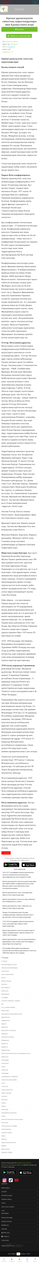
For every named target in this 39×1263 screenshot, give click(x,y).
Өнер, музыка (5, 1149)
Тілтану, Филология (7, 1090)
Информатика (5, 1020)
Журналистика (5, 1017)
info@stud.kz (10, 1246)
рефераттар (21, 1163)
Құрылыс (4, 1139)
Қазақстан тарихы (12, 41)
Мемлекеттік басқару (7, 1037)
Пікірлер (4, 1229)
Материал (14, 44)
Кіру (35, 2)
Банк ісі (3, 977)
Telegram (6, 1236)
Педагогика (4, 1057)
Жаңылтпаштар (6, 1221)
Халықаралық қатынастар (9, 1113)
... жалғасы (6, 853)
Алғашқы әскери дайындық (9, 968)
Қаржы (3, 1136)
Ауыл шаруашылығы (7, 974)
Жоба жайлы (5, 1188)
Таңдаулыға (6, 52)
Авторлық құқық (6, 1195)
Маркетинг (4, 1027)
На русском (5, 1240)
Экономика (4, 1122)
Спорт (3, 1083)
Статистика (4, 1086)
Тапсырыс (5, 2)
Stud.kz (19, 9)
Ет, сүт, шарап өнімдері (8, 1007)
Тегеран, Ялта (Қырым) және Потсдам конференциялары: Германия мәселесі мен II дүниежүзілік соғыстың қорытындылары (17, 914)
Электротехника (6, 1129)
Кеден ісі (3, 1024)
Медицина (4, 1033)
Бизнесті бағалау (6, 981)
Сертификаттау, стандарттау (9, 1076)
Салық (3, 1066)
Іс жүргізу (4, 961)
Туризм (3, 1103)
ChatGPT (4, 1192)
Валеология (4, 991)
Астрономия (5, 971)
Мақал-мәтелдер (6, 1217)
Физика (3, 1106)
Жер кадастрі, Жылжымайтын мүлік (11, 1014)
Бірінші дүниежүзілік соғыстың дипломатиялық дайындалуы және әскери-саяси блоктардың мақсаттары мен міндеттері (19, 941)
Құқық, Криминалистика (8, 1142)
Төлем (3, 1203)
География (4, 997)
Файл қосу (6, 1232)
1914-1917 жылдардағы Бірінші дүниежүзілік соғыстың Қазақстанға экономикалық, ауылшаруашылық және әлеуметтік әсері (18, 874)
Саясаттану (4, 1070)
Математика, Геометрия (8, 1030)
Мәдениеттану (5, 1050)
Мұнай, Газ (4, 1043)
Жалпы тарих (5, 1010)
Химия (3, 1116)
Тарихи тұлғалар (6, 1093)
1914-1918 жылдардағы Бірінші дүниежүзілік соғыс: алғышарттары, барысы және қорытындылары (18, 923)
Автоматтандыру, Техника (9, 964)
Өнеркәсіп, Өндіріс (6, 1152)
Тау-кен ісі (4, 1096)
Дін (2, 1004)
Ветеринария (5, 994)
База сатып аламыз (7, 1207)
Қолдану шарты (6, 1199)
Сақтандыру (5, 1073)
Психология (4, 1063)
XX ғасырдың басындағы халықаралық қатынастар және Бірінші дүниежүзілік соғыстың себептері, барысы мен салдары (19, 950)
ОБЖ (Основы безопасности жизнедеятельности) (15, 1053)
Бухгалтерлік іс (5, 987)
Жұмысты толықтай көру (20, 36)
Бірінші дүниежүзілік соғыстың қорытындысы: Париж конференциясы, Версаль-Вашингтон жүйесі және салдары (18, 932)
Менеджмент (5, 1040)
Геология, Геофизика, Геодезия (10, 1001)
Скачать (20, 29)
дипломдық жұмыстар (16, 1165)
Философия (4, 1109)
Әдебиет (3, 1146)
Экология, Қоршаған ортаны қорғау (12, 1119)
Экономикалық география (9, 1126)
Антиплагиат (11, 46)
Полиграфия (5, 1060)
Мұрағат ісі (4, 1047)
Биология (4, 984)
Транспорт (4, 1099)
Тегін (3, 1210)
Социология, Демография (9, 1080)
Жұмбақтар (5, 1225)
